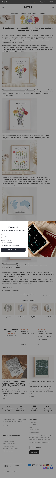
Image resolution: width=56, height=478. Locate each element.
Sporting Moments (8, 242)
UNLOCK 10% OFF (13, 249)
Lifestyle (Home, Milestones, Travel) (12, 245)
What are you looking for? (7, 240)
